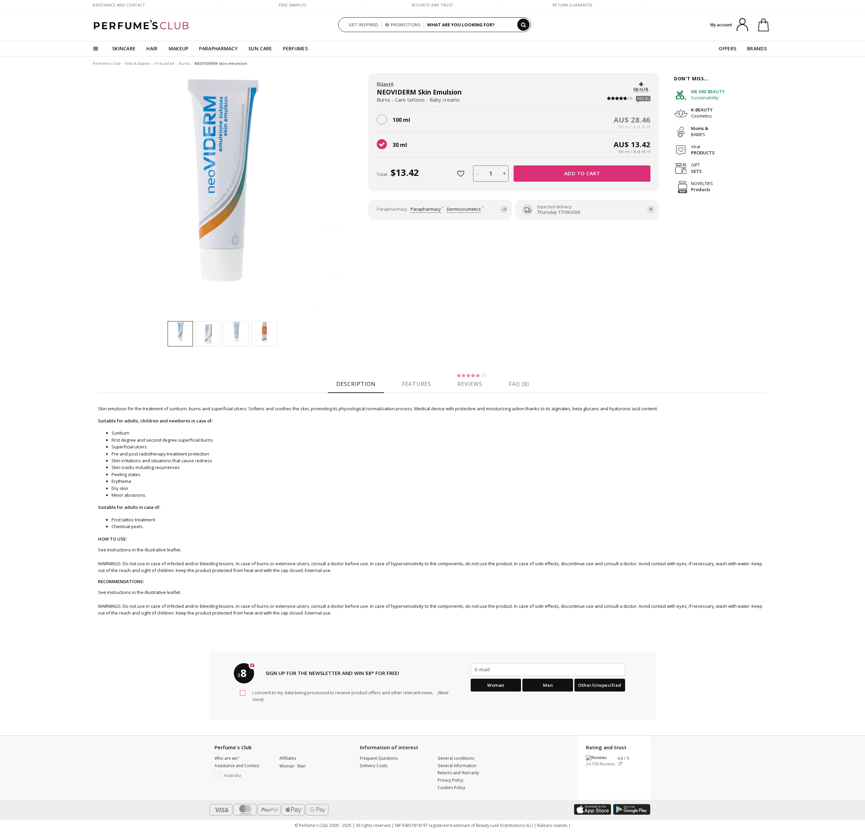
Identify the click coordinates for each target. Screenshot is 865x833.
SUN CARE (260, 48)
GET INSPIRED (363, 25)
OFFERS (727, 48)
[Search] (523, 25)
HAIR (151, 48)
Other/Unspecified (599, 685)
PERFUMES (295, 48)
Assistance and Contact (119, 4)
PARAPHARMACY (218, 48)
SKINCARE (123, 48)
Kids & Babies (137, 63)
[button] (242, 776)
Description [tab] (356, 384)
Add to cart (582, 173)
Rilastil (385, 84)
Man (548, 685)
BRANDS (757, 48)
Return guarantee (572, 4)
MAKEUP (179, 48)
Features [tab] (416, 384)
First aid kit (164, 63)
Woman (495, 685)
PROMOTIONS (406, 25)
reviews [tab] (470, 384)
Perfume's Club (107, 63)
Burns (184, 63)
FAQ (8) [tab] (519, 384)
